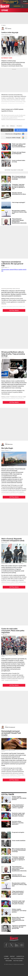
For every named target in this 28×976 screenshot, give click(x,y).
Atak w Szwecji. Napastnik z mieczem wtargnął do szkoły (12, 540)
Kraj (7, 125)
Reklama (6, 958)
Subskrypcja (20, 956)
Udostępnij (21, 130)
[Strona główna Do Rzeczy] (5, 6)
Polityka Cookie (17, 960)
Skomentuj (6, 130)
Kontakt (12, 956)
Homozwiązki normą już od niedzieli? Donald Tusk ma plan (11, 733)
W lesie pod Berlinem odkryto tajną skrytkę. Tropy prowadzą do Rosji (13, 354)
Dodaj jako (13, 137)
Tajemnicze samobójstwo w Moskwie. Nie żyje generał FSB (12, 264)
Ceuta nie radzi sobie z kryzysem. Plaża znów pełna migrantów (12, 630)
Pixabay (12, 466)
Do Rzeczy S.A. (10, 964)
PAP (19, 378)
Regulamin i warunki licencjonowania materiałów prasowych (13, 119)
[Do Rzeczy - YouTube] (22, 945)
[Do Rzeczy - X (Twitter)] (11, 945)
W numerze (19, 125)
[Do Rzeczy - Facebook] (6, 945)
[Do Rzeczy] (1, 25)
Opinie (4, 10)
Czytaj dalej (14, 310)
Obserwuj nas (13, 134)
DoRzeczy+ (12, 125)
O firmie (6, 956)
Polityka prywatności (17, 958)
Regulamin (9, 960)
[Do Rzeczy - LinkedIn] (16, 945)
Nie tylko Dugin (7, 448)
